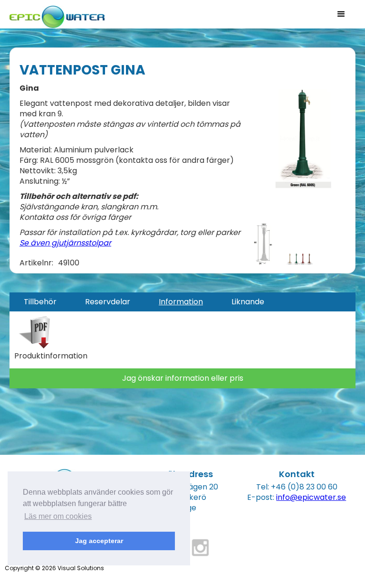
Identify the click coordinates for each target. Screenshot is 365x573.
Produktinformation (50, 356)
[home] (57, 14)
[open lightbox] (300, 139)
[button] (341, 14)
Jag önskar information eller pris (182, 378)
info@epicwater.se (311, 497)
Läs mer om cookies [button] (58, 516)
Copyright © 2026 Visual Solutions (54, 568)
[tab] (40, 301)
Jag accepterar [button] (99, 541)
